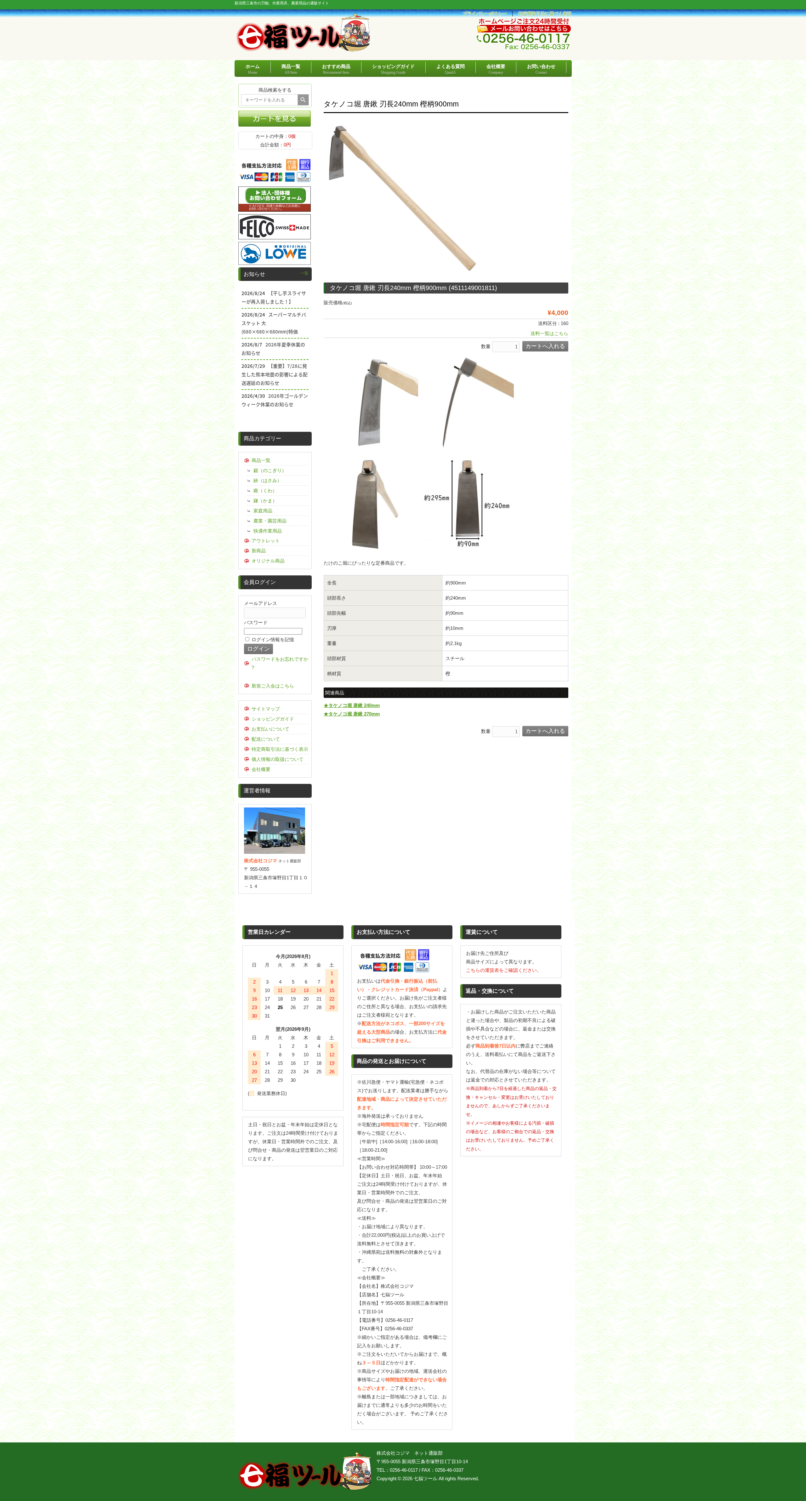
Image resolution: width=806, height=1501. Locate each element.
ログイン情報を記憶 (272, 639)
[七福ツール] (303, 48)
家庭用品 (262, 510)
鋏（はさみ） (267, 480)
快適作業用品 (267, 531)
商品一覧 (261, 460)
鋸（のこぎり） (270, 470)
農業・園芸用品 (270, 520)
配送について (266, 739)
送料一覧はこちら (549, 333)
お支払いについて (270, 729)
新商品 (259, 550)
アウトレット (266, 540)
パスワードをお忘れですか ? (280, 663)
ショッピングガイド (273, 719)
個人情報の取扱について (278, 759)
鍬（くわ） (265, 490)
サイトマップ (266, 708)
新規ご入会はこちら (273, 685)
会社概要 (261, 769)
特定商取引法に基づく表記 (545, 13)
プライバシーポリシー (485, 13)
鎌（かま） (265, 500)
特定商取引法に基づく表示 (280, 749)
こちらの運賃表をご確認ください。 (504, 970)
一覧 (304, 273)
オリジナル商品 (268, 560)
